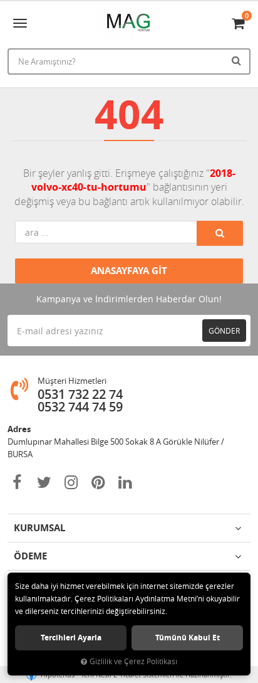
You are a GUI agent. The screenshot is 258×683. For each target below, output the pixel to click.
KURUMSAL (39, 527)
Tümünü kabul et (187, 637)
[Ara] (237, 60)
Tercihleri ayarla (71, 637)
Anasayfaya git (129, 270)
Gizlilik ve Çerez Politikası (133, 661)
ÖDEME (30, 556)
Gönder (224, 331)
